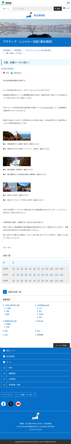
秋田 (6, 331)
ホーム (8, 362)
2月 (18, 269)
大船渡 (41, 314)
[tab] (5, 292)
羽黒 (7, 327)
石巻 (40, 317)
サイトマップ (7, 394)
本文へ (4, 9)
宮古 (40, 311)
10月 (51, 275)
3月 (22, 269)
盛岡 (7, 314)
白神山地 (40, 321)
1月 (13, 269)
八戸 (40, 308)
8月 (43, 269)
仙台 (38, 331)
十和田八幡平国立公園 (12, 305)
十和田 (8, 308)
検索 (58, 9)
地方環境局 (6, 50)
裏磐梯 (8, 324)
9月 (47, 275)
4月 (26, 269)
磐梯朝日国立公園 (10, 321)
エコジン (34, 90)
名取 (6, 335)
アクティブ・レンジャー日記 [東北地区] (38, 50)
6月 (34, 269)
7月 (38, 269)
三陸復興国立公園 (43, 305)
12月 (61, 275)
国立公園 (47, 107)
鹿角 (7, 311)
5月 (30, 269)
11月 (56, 275)
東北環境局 (17, 50)
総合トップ (10, 350)
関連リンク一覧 (26, 394)
